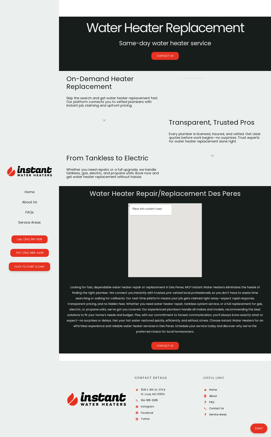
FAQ (211, 402)
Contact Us (216, 408)
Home (213, 390)
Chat (259, 428)
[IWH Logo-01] (29, 167)
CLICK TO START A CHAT (29, 266)
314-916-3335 (149, 400)
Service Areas (218, 414)
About (213, 396)
